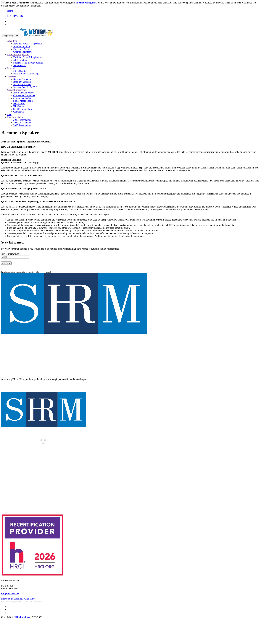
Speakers (11, 76)
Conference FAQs (22, 98)
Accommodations (21, 46)
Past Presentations (15, 117)
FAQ (9, 114)
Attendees (12, 41)
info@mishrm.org (10, 593)
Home (10, 11)
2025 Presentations (22, 125)
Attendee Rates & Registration (27, 43)
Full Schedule (19, 71)
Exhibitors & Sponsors (18, 54)
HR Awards (19, 103)
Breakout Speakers (22, 81)
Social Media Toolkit (23, 101)
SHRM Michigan (22, 617)
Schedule (11, 68)
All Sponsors (19, 65)
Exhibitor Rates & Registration (28, 57)
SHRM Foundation (22, 109)
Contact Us (18, 111)
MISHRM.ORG (15, 16)
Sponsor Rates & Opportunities (28, 62)
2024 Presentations (22, 122)
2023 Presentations (22, 120)
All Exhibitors (20, 60)
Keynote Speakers (22, 79)
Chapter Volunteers (22, 52)
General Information (17, 90)
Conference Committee (24, 95)
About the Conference (23, 92)
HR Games (18, 106)
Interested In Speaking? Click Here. (18, 598)
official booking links (86, 2)
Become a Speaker (22, 84)
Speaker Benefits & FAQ (25, 87)
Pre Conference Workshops (26, 73)
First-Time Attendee (22, 49)
